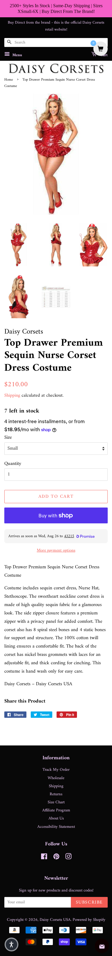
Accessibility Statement (56, 826)
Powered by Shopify (89, 919)
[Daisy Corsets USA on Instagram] (68, 858)
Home (8, 80)
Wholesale (56, 778)
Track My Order (56, 769)
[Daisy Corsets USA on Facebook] (44, 858)
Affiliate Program (56, 810)
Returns (56, 794)
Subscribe (89, 902)
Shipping (12, 395)
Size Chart (56, 802)
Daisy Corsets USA (55, 919)
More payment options (56, 550)
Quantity (12, 464)
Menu (16, 55)
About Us (56, 818)
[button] (11, 944)
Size (8, 437)
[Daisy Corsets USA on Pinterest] (56, 858)
